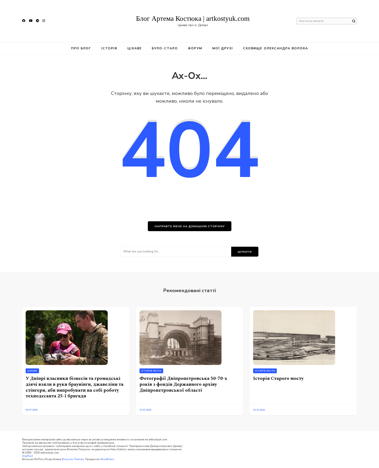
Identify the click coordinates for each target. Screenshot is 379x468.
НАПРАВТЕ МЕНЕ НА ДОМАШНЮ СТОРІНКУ (190, 226)
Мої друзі (222, 48)
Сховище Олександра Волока (275, 48)
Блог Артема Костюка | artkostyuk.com (193, 18)
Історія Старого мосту (278, 378)
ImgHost (27, 456)
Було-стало (165, 48)
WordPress (107, 459)
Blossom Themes (73, 459)
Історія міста (151, 370)
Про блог (81, 48)
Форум (195, 48)
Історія (109, 48)
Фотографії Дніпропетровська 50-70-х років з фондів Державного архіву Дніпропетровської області (183, 384)
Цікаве (134, 48)
